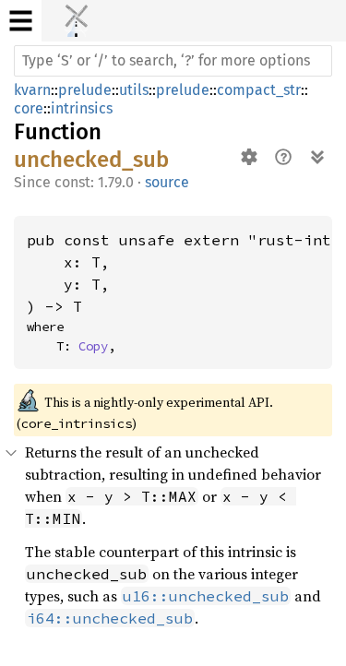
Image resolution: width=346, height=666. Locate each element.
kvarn (32, 90)
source (167, 182)
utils (134, 90)
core (28, 108)
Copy (93, 346)
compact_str (259, 90)
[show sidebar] (21, 21)
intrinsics (82, 108)
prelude (85, 90)
